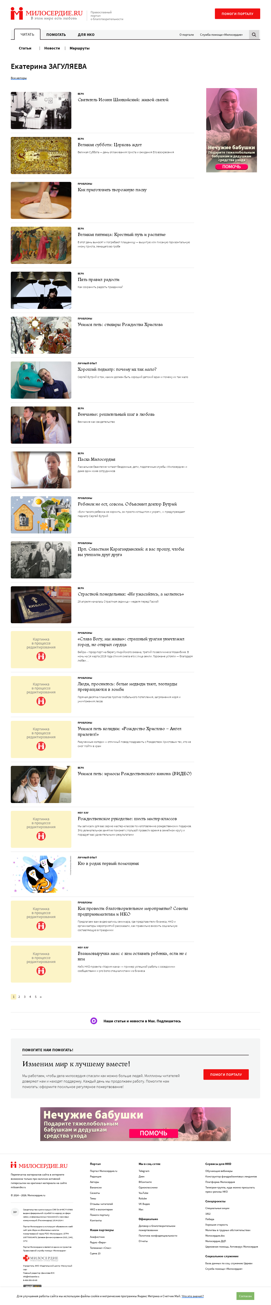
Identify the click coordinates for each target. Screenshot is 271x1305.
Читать (27, 34)
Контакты (96, 1220)
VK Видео (144, 1204)
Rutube (143, 1198)
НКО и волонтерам (101, 1209)
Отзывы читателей (101, 1204)
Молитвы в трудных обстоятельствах (227, 1230)
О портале (187, 35)
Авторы (94, 1182)
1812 (207, 1213)
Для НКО (86, 34)
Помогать (56, 34)
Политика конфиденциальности (158, 1235)
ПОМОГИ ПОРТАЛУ (226, 1074)
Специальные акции (217, 1208)
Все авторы (19, 78)
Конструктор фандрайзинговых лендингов (231, 1176)
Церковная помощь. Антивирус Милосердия (231, 1246)
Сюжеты (95, 1193)
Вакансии (96, 1187)
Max (141, 1209)
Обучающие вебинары (219, 1171)
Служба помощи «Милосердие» (221, 35)
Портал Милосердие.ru (103, 1171)
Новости (52, 47)
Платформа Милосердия (220, 1182)
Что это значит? (193, 1296)
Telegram (144, 1171)
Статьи (25, 47)
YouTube (143, 1193)
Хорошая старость (216, 1224)
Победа (209, 1219)
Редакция (95, 1176)
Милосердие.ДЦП (215, 1241)
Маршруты (80, 47)
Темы (93, 1198)
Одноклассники (148, 1187)
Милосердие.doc (215, 1235)
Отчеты (143, 1241)
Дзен (141, 1176)
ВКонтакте (145, 1182)
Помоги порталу (237, 13)
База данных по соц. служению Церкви (228, 1263)
